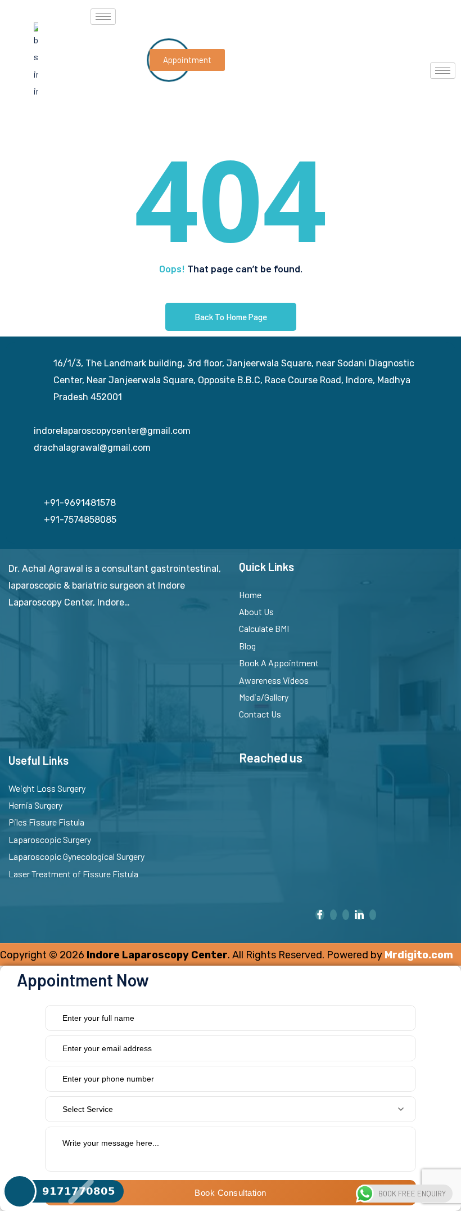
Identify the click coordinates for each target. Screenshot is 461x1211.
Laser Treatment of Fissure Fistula (73, 873)
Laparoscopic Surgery (49, 839)
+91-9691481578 (80, 502)
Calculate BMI (264, 628)
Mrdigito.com (419, 955)
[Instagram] (333, 914)
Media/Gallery (263, 697)
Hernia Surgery (35, 805)
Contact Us (260, 713)
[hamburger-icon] (103, 16)
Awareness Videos (274, 680)
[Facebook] (319, 914)
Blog (247, 645)
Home (250, 594)
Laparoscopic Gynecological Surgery (76, 856)
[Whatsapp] (345, 914)
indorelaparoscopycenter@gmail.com (112, 430)
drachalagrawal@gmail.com (92, 447)
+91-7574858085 (80, 519)
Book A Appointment (279, 662)
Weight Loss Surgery (46, 788)
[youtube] (372, 914)
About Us (256, 611)
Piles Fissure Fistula (46, 822)
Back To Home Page (231, 317)
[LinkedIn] (359, 914)
